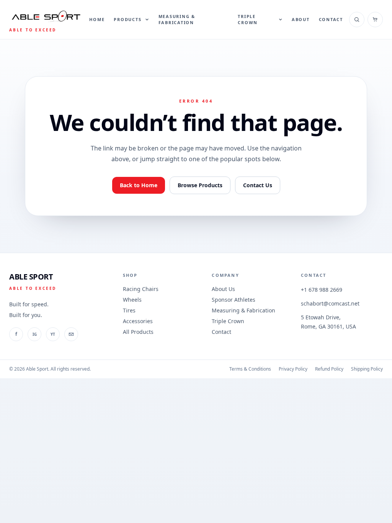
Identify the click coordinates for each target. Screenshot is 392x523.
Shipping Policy (367, 369)
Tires (129, 310)
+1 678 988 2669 (321, 289)
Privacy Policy (293, 369)
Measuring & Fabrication (176, 19)
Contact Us (257, 185)
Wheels (132, 299)
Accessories (138, 321)
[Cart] (375, 19)
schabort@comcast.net (330, 303)
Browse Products (200, 185)
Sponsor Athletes (233, 299)
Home (97, 19)
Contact (331, 19)
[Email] (71, 334)
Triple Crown (228, 321)
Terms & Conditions (250, 369)
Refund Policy (329, 369)
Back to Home (138, 185)
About (301, 19)
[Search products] (356, 19)
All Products (138, 331)
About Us (223, 289)
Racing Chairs (140, 289)
